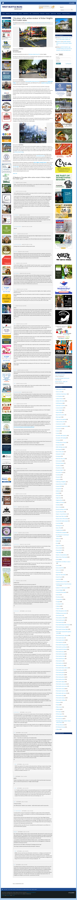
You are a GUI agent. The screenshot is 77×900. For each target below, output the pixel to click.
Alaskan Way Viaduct (60, 401)
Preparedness (59, 550)
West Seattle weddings (60, 700)
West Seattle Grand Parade (61, 647)
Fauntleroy (58, 465)
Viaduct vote (58, 608)
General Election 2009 (60, 484)
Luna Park (58, 523)
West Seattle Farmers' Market (62, 635)
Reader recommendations (61, 554)
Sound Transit (59, 577)
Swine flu (58, 594)
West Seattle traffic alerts (61, 693)
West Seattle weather (60, 697)
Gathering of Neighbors (61, 481)
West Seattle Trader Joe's (61, 691)
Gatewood (58, 479)
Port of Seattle (59, 548)
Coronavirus (58, 428)
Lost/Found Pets (35, 13)
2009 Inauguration (60, 389)
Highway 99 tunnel (60, 502)
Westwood (58, 702)
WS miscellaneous (60, 724)
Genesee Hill (58, 486)
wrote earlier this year (40, 155)
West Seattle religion (60, 681)
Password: (57, 60)
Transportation (59, 599)
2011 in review (59, 391)
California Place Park (60, 421)
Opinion (58, 541)
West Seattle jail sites (60, 656)
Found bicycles (59, 468)
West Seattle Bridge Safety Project (63, 624)
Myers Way (58, 528)
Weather (59, 13)
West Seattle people (60, 672)
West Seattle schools (60, 688)
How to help (58, 507)
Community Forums (66, 13)
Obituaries (42, 13)
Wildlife (58, 709)
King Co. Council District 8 (61, 514)
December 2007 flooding (61, 438)
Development (59, 449)
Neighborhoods (59, 530)
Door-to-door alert (60, 451)
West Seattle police (60, 674)
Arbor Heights (59, 410)
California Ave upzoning (61, 419)
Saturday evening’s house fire (34, 54)
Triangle (58, 601)
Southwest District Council (61, 581)
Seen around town (60, 567)
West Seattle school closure (61, 686)
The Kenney (58, 597)
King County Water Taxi (61, 516)
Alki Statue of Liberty (60, 405)
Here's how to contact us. (31, 892)
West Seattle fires (59, 642)
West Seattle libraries (60, 658)
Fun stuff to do (59, 472)
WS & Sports (58, 711)
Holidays (58, 504)
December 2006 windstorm (61, 435)
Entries (3, 895)
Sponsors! (48, 13)
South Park (58, 579)
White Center (59, 707)
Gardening (58, 474)
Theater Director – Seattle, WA (61, 381)
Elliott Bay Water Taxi (60, 458)
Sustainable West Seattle (61, 592)
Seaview (57, 565)
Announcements (59, 407)
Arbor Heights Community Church (40, 162)
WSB (15, 764)
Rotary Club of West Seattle (61, 557)
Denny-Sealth (59, 444)
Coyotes (57, 431)
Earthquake (58, 456)
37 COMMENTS (28, 22)
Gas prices (58, 477)
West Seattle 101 (59, 615)
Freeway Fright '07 (60, 470)
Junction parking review (61, 509)
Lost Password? (68, 63)
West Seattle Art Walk (60, 617)
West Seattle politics (60, 677)
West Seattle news (59, 663)
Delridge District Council (61, 442)
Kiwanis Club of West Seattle (62, 518)
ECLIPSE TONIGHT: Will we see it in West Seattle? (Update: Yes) (64, 43)
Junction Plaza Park (60, 511)
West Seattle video (59, 695)
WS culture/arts (59, 718)
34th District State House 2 (61, 394)
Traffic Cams (53, 13)
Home (3, 13)
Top (13, 895)
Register (60, 54)
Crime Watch (25, 13)
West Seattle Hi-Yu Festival (61, 649)
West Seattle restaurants (61, 684)
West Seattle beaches (60, 620)
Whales (57, 704)
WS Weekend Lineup (60, 727)
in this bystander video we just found (32, 81)
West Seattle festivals (60, 640)
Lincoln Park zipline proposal (62, 521)
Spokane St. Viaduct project (61, 587)
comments (8, 895)
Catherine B (59, 41)
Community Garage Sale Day (62, 426)
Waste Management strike (61, 611)
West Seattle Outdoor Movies (62, 667)
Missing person (59, 525)
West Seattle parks (60, 670)
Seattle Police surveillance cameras (63, 561)
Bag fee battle (59, 412)
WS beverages (59, 714)
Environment (59, 461)
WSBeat (57, 729)
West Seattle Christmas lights (62, 629)
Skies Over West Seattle (61, 574)
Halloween (58, 491)
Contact (20, 13)
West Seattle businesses (61, 627)
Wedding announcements (61, 613)
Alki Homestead (59, 403)
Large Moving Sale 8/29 (59, 375)
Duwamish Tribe (59, 454)
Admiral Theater (59, 398)
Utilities (57, 606)
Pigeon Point (58, 545)
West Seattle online (60, 665)
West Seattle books (60, 622)
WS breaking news (60, 716)
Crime (57, 433)
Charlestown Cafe (59, 424)
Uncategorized (59, 604)
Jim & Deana (16, 273)
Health (57, 493)
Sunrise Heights (59, 590)
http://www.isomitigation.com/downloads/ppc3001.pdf (24, 426)
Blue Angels (58, 417)
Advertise (8, 13)
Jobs (30, 13)
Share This (15, 173)
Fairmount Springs (60, 463)
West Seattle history (60, 651)
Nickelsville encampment (61, 532)
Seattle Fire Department (46, 82)
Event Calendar (14, 13)
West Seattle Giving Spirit (61, 644)
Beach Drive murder (60, 414)
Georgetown (58, 488)
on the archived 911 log (18, 152)
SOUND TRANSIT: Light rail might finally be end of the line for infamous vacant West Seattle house (64, 49)
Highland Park (59, 500)
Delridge (58, 440)
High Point (58, 498)
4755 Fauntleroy (59, 396)
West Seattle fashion (60, 637)
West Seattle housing (60, 654)
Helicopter (58, 495)
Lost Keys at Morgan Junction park (62, 378)
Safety (57, 559)
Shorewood (58, 572)
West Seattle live (59, 661)
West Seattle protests (60, 679)
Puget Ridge (58, 552)
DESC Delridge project (60, 447)
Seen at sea (58, 570)
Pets (57, 543)
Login (57, 54)
